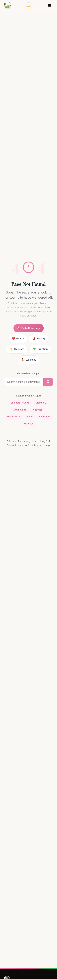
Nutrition (38, 409)
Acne (29, 416)
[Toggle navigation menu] (49, 5)
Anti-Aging (20, 409)
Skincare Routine (20, 402)
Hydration (44, 416)
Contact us (13, 445)
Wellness (28, 423)
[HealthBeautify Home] (7, 5)
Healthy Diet (14, 416)
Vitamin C (41, 402)
